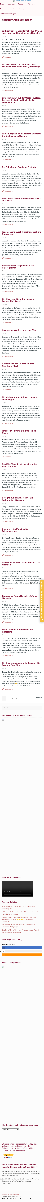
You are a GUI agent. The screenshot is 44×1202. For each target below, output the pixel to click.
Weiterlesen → (7, 57)
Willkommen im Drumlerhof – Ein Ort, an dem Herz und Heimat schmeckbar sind (22, 32)
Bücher (30, 4)
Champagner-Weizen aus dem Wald (19, 330)
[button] (3, 948)
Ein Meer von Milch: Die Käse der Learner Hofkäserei (18, 300)
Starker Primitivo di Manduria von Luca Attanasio (21, 563)
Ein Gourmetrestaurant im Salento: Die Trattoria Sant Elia (21, 664)
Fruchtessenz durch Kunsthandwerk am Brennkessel (21, 233)
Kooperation (17, 9)
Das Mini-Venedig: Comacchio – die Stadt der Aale (19, 465)
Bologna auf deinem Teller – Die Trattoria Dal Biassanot (17, 498)
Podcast (21, 4)
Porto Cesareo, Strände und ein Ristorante (17, 630)
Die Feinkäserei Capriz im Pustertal (19, 167)
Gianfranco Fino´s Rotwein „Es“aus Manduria (19, 597)
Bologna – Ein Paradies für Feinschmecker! (15, 530)
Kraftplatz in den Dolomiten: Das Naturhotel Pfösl (18, 364)
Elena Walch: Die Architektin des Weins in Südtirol (21, 199)
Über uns (11, 4)
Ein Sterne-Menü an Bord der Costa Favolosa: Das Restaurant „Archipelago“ (22, 65)
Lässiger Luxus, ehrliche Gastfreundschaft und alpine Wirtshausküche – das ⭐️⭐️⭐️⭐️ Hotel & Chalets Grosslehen (19, 919)
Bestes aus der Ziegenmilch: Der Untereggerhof (18, 266)
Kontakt (30, 9)
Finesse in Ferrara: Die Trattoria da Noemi (19, 431)
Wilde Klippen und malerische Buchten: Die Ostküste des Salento (21, 134)
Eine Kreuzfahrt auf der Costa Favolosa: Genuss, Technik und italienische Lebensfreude (21, 100)
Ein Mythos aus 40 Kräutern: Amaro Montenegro (19, 398)
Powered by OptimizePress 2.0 (11, 1196)
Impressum (34, 1199)
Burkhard (4, 304)
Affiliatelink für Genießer (10, 1199)
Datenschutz (24, 1199)
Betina (4, 36)
